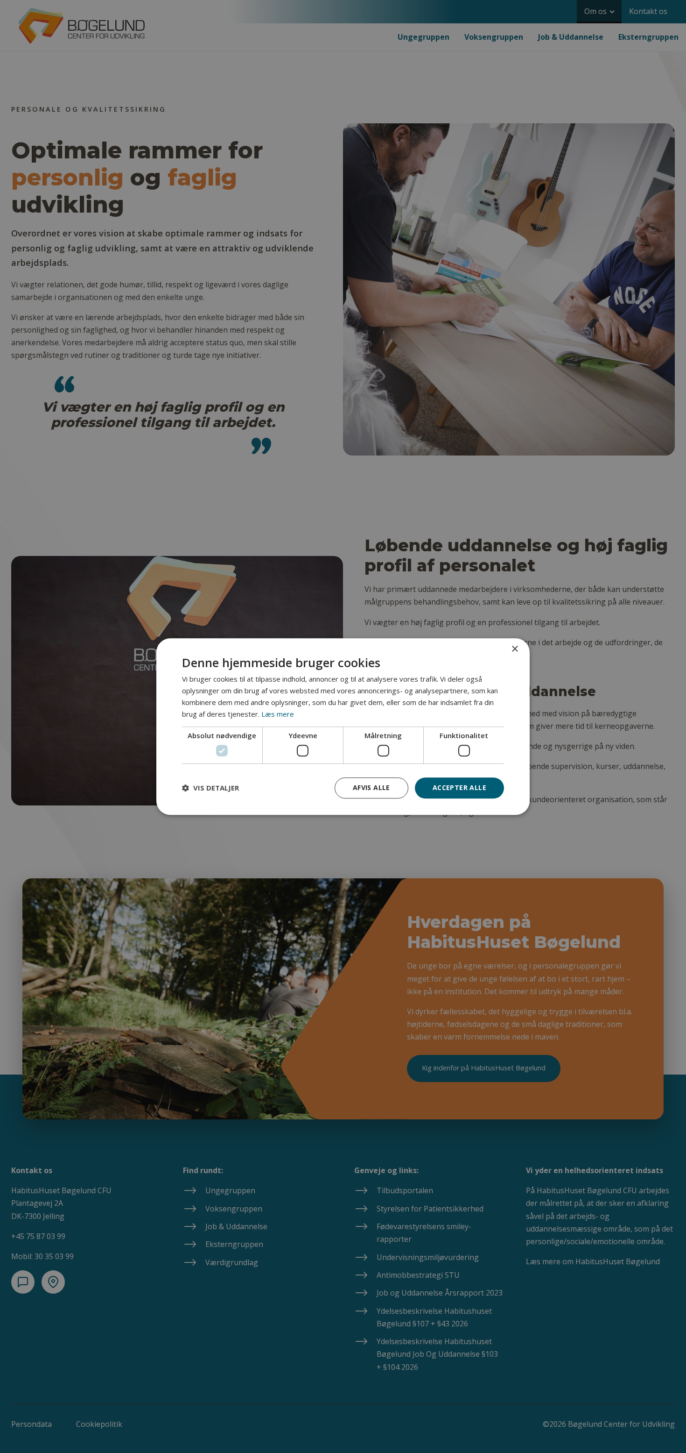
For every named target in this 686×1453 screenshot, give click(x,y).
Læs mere (277, 714)
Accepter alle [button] (459, 787)
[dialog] (343, 726)
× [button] (514, 649)
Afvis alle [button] (371, 787)
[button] (210, 788)
